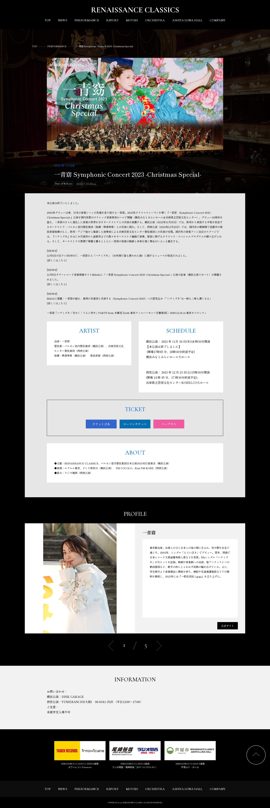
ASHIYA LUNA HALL (187, 20)
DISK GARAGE (73, 696)
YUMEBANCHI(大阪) (77, 702)
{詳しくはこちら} (57, 260)
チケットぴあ (101, 424)
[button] (159, 646)
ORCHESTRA (155, 20)
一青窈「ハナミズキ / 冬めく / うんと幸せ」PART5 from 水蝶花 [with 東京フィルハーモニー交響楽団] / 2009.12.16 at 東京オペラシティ (127, 313)
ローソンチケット (135, 424)
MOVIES (132, 20)
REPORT (112, 20)
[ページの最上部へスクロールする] (256, 754)
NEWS (62, 20)
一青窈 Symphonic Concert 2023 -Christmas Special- (105, 46)
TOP (48, 20)
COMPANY (218, 20)
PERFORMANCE (87, 20)
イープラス (168, 424)
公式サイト (227, 626)
